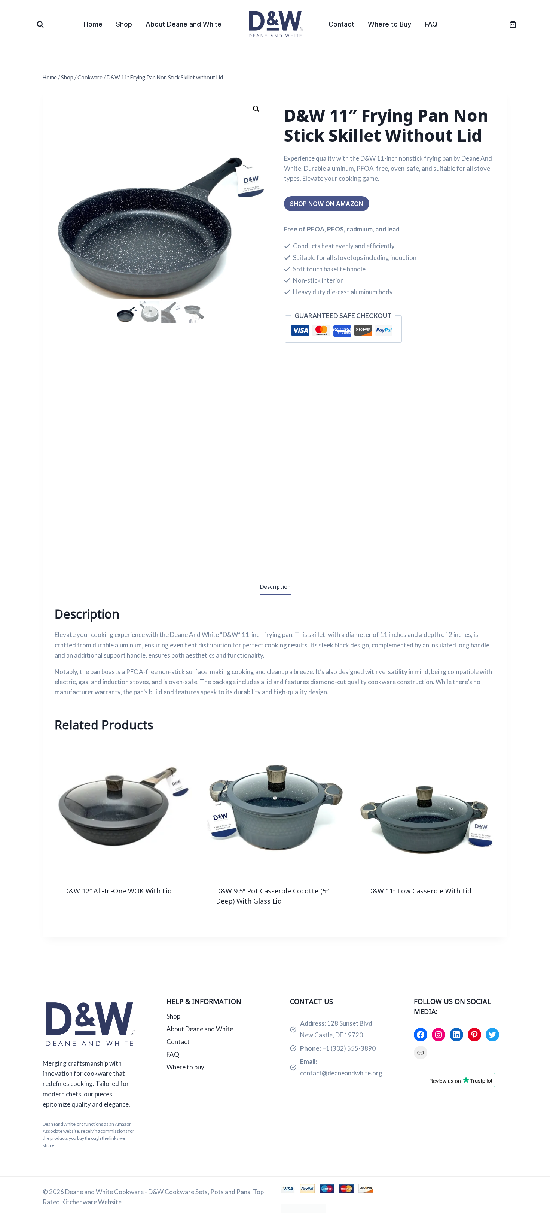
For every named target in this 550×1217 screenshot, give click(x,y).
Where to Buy (389, 24)
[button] (256, 109)
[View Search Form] (40, 24)
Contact (341, 24)
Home (93, 24)
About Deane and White (183, 24)
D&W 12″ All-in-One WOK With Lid (118, 890)
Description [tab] (275, 586)
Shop (124, 24)
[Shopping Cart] (509, 24)
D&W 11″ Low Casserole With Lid (419, 890)
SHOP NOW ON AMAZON (326, 203)
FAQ (431, 24)
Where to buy (185, 1067)
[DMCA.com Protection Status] (394, 1208)
